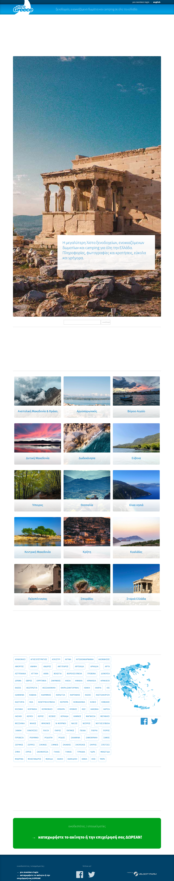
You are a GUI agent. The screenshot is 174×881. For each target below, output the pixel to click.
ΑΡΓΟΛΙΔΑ (79, 666)
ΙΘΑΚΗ (87, 687)
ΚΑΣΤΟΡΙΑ (19, 702)
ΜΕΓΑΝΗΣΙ (105, 716)
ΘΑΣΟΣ (18, 687)
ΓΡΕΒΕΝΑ (91, 673)
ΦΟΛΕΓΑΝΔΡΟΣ (34, 759)
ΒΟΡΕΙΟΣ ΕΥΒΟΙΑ (74, 673)
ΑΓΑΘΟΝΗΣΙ (20, 659)
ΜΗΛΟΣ (33, 723)
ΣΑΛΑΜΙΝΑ (75, 737)
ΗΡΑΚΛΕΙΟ (105, 680)
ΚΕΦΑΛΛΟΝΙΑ (79, 702)
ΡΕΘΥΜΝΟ (34, 737)
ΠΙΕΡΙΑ (94, 730)
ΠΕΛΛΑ (83, 730)
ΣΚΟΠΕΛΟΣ (80, 744)
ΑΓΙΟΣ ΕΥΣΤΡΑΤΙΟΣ (39, 659)
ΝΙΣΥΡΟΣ (86, 723)
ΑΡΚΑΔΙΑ (94, 666)
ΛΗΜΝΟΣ (77, 716)
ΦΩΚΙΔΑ (49, 759)
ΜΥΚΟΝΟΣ (45, 723)
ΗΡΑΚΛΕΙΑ (91, 680)
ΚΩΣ (84, 709)
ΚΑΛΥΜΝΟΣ (46, 695)
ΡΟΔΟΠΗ (48, 737)
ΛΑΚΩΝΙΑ (94, 709)
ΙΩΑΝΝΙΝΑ (19, 695)
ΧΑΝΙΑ (84, 759)
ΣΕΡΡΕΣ (31, 744)
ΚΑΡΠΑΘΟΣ (75, 695)
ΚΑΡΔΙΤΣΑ (60, 695)
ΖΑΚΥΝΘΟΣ (56, 680)
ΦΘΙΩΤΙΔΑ (105, 751)
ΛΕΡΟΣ (41, 716)
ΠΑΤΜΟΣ (70, 730)
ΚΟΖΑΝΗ (19, 709)
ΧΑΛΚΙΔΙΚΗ (72, 759)
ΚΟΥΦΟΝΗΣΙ (47, 709)
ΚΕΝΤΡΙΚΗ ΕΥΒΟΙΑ (46, 702)
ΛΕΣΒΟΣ (52, 716)
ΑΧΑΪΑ (45, 673)
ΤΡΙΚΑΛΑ (81, 751)
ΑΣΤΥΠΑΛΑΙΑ (20, 673)
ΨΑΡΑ (102, 759)
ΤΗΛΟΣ (57, 751)
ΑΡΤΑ (107, 666)
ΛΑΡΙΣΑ (106, 709)
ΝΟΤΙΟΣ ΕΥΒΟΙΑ (103, 723)
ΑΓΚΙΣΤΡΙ (56, 659)
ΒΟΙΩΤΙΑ (58, 673)
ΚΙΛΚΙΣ (93, 702)
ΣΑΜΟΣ (106, 737)
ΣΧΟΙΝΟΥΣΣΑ (42, 751)
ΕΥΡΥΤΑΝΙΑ (41, 680)
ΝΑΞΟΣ (74, 723)
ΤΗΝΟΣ (68, 751)
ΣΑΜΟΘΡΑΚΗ (91, 737)
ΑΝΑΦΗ (33, 666)
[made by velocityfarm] (142, 874)
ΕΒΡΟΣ (29, 680)
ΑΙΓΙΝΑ (68, 659)
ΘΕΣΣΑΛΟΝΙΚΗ (49, 687)
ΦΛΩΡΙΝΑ (19, 759)
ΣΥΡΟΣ (28, 751)
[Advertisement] (87, 35)
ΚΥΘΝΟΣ (73, 709)
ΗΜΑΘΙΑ (78, 680)
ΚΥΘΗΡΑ (61, 709)
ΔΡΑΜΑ (18, 680)
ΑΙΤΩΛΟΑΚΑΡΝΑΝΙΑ (84, 659)
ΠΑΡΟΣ (58, 730)
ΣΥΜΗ (17, 751)
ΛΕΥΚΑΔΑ (64, 716)
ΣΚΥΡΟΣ (93, 744)
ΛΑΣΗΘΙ (18, 716)
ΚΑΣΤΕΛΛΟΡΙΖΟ (103, 695)
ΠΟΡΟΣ (106, 730)
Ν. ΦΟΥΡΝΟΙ (61, 723)
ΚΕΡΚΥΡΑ (64, 702)
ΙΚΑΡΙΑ (98, 687)
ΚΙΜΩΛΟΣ (105, 702)
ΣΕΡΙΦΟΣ (19, 744)
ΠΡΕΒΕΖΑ (19, 737)
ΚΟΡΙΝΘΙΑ (32, 709)
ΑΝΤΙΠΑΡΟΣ (63, 666)
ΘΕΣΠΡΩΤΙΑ (31, 687)
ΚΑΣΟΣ (88, 695)
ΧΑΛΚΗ (60, 759)
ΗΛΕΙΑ (68, 680)
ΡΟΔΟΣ (61, 737)
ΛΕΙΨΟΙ (30, 716)
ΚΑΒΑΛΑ (32, 695)
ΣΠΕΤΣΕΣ (105, 744)
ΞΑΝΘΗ (18, 730)
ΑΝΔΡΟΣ (47, 666)
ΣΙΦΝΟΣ (54, 744)
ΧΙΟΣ (93, 759)
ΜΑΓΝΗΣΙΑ (90, 716)
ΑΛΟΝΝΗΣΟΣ (104, 659)
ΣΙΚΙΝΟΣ (43, 744)
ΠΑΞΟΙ (46, 730)
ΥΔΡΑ (92, 751)
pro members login (140, 2)
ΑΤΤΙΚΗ (34, 673)
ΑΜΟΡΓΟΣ (19, 666)
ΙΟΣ (108, 687)
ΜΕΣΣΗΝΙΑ (20, 723)
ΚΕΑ (31, 702)
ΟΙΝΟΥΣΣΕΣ (32, 730)
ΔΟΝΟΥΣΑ (105, 673)
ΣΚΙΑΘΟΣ (67, 744)
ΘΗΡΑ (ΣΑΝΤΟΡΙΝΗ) (70, 687)
